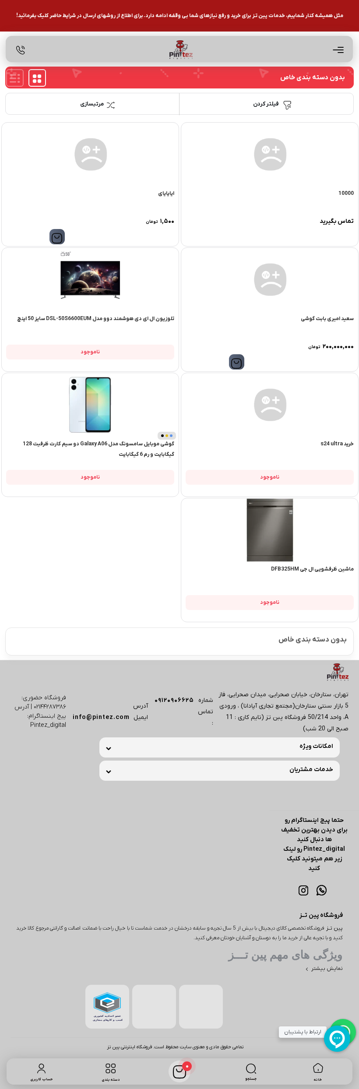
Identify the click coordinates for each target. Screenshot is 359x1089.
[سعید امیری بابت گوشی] (269, 279)
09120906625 (174, 700)
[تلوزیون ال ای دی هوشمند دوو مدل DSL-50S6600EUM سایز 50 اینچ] (90, 279)
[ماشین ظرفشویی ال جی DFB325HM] (269, 530)
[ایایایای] (90, 154)
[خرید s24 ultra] (269, 405)
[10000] (269, 154)
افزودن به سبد (57, 236)
